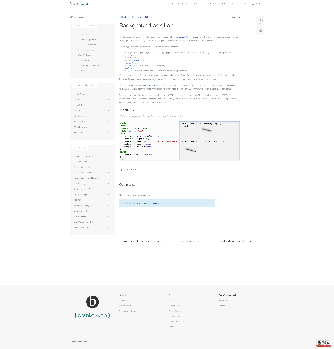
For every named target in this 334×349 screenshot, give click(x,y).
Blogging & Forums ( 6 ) (84, 156)
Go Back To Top (193, 241)
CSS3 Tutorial (79, 110)
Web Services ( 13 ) (82, 227)
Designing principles (89, 39)
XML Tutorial (79, 132)
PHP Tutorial (79, 121)
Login (245, 4)
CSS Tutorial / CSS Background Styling (135, 17)
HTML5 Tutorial (80, 105)
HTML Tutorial (80, 94)
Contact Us (173, 326)
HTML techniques (88, 44)
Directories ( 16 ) (81, 161)
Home (171, 4)
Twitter (222, 306)
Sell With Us (174, 316)
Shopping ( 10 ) (80, 211)
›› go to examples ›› (127, 169)
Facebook (223, 300)
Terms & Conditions (127, 311)
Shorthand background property (236, 241)
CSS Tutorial (79, 99)
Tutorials (196, 4)
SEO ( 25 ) (78, 200)
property (188, 37)
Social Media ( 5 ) (81, 216)
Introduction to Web (89, 60)
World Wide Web (85, 55)
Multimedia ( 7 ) (80, 183)
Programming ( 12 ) (82, 194)
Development (84, 34)
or (145, 85)
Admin (237, 17)
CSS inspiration (87, 50)
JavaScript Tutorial (81, 116)
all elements (139, 60)
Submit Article (175, 300)
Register (259, 4)
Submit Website (175, 311)
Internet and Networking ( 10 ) (87, 178)
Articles (182, 4)
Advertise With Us (176, 321)
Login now (154, 203)
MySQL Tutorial (80, 127)
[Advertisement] (241, 211)
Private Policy (125, 306)
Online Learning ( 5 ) (82, 189)
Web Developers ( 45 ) (83, 222)
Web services (86, 70)
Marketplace (211, 4)
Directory (227, 4)
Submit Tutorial (175, 306)
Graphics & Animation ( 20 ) (85, 172)
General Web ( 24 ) (82, 167)
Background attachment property (143, 241)
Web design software (90, 65)
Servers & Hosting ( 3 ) (83, 205)
